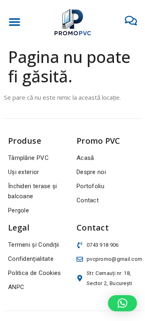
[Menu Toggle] (14, 22)
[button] (122, 303)
